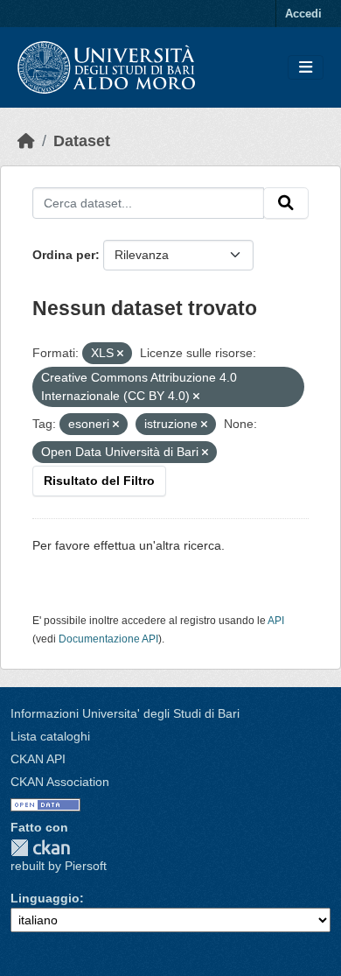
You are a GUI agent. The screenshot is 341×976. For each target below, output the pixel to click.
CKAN (40, 848)
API (276, 620)
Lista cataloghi (50, 736)
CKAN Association (59, 782)
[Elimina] (120, 353)
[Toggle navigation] (306, 68)
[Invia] (286, 203)
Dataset (81, 141)
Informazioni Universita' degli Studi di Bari (125, 713)
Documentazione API (108, 639)
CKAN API (38, 759)
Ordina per (63, 255)
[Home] (26, 141)
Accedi (303, 13)
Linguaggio (45, 898)
